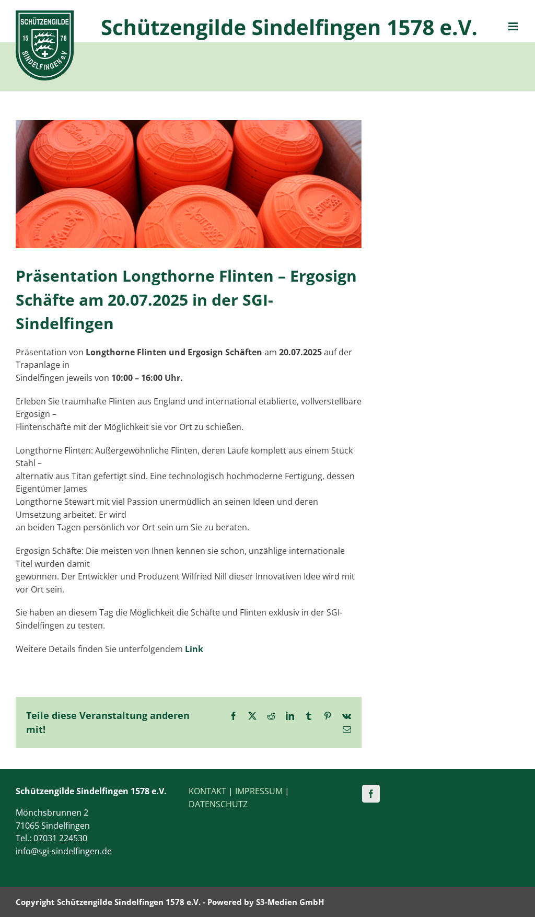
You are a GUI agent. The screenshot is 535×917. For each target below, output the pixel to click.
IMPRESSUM (259, 791)
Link (194, 649)
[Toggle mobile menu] (513, 26)
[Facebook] (371, 794)
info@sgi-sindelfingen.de (64, 851)
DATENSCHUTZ (218, 804)
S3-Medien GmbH (290, 902)
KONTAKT (207, 791)
